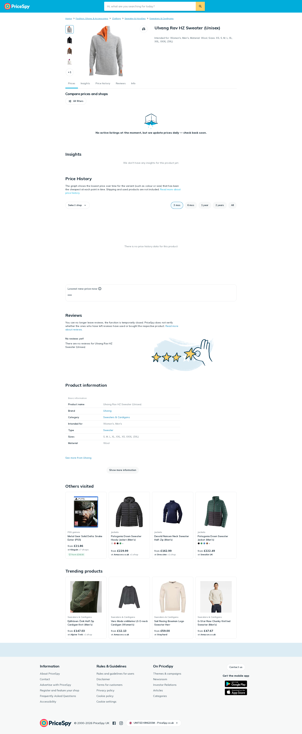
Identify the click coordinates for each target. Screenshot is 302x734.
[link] (86, 525)
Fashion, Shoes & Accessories (92, 18)
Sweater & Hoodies (135, 18)
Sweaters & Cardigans (161, 18)
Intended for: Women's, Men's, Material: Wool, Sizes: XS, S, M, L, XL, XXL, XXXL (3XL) (193, 39)
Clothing (116, 18)
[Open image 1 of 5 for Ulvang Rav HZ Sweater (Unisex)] (107, 51)
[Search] (200, 6)
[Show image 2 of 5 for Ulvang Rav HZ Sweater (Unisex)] (69, 40)
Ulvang (107, 410)
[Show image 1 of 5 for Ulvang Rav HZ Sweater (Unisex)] (69, 29)
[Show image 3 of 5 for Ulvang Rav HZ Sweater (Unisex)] (69, 51)
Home (68, 18)
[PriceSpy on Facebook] (114, 723)
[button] (69, 72)
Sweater (108, 430)
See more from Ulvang (78, 457)
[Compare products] (144, 29)
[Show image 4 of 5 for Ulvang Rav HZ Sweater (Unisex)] (69, 62)
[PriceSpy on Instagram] (121, 723)
